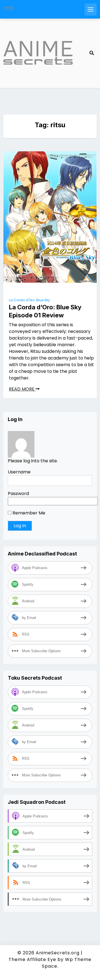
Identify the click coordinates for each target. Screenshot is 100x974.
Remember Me (28, 513)
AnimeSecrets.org (57, 953)
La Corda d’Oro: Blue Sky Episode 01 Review (45, 311)
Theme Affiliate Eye (32, 959)
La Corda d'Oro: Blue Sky (29, 300)
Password (18, 493)
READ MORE (22, 389)
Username (19, 472)
